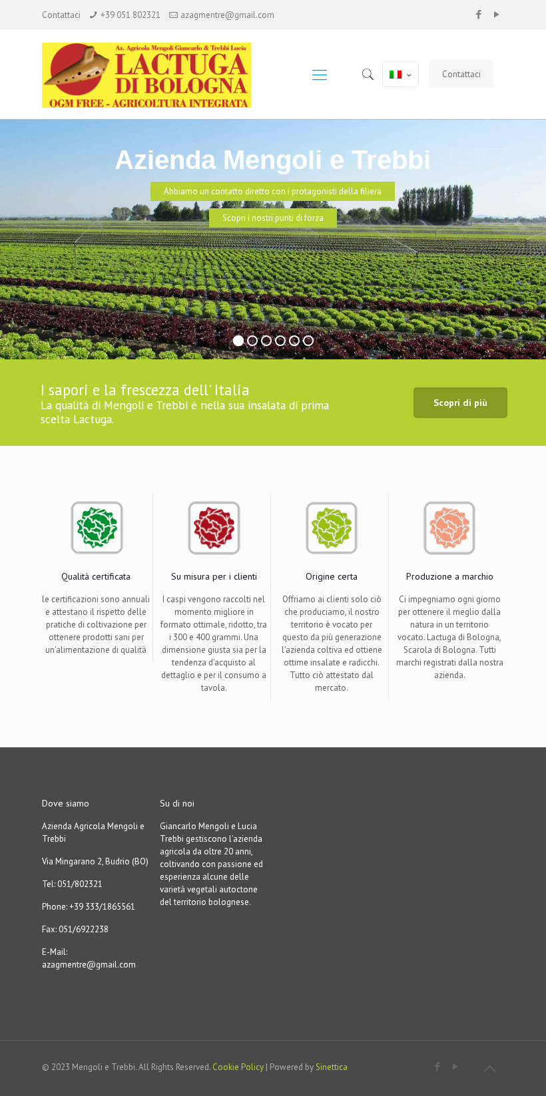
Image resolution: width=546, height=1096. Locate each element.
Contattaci (461, 74)
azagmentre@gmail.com (227, 15)
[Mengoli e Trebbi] (159, 74)
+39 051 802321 (130, 15)
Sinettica (332, 1067)
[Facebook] (479, 14)
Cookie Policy (238, 1067)
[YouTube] (497, 14)
